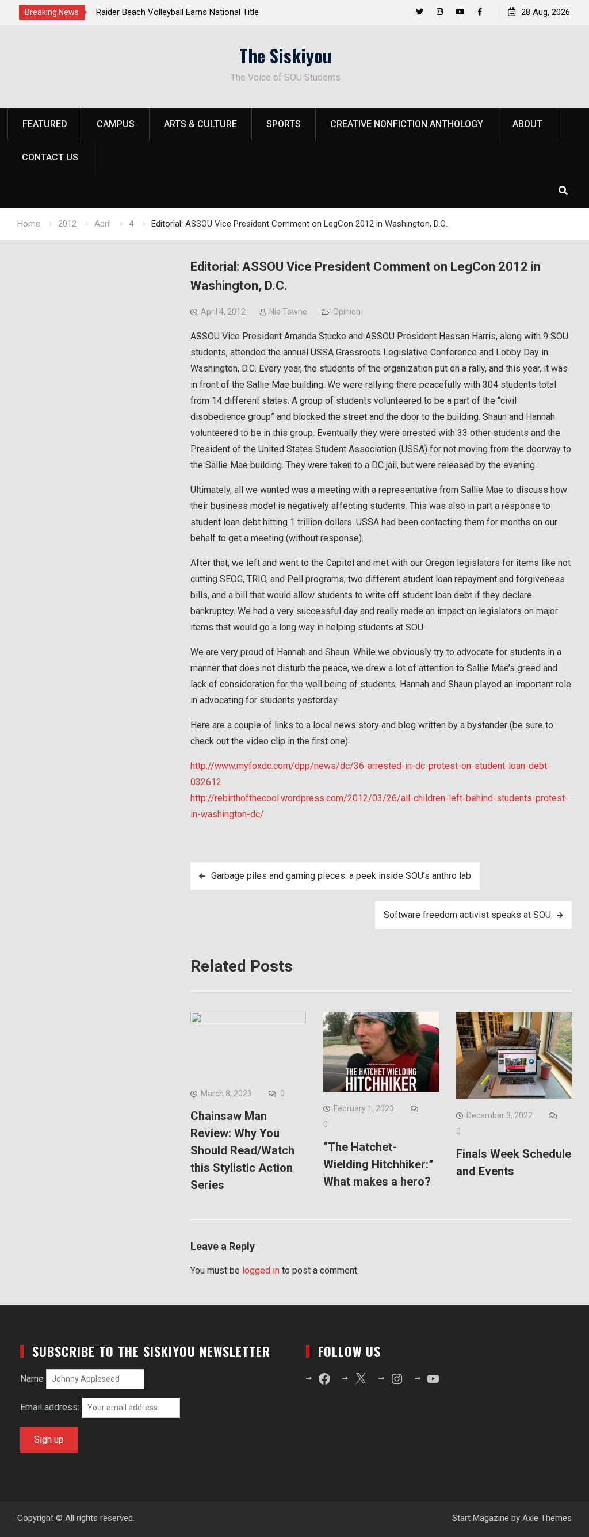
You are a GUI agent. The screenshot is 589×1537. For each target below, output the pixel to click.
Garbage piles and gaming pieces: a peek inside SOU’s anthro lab (341, 875)
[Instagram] (440, 12)
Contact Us (50, 157)
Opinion (347, 311)
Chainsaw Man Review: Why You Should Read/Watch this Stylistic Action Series (242, 1150)
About (527, 123)
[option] (199, 12)
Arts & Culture (200, 123)
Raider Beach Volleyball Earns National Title (177, 12)
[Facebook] (480, 12)
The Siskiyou (285, 55)
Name (32, 1378)
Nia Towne (288, 311)
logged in (261, 1270)
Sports (283, 123)
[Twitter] (420, 12)
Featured (44, 123)
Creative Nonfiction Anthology (406, 123)
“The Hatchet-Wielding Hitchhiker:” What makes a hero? (378, 1164)
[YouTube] (460, 12)
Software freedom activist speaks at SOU (467, 914)
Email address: (51, 1407)
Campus (116, 123)
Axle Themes (547, 1518)
